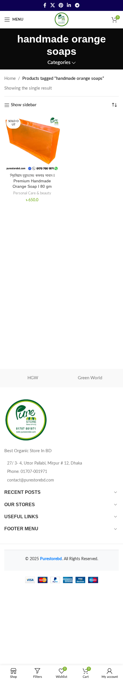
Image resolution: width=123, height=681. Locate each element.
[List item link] (61, 472)
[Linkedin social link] (69, 5)
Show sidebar (24, 105)
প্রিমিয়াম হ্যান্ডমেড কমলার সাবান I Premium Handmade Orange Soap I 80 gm (32, 181)
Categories (58, 62)
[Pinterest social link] (61, 5)
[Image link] (25, 420)
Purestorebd (51, 559)
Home (10, 78)
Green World (90, 378)
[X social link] (52, 5)
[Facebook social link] (45, 5)
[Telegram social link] (77, 5)
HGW (32, 378)
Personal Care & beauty (32, 193)
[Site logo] (61, 19)
